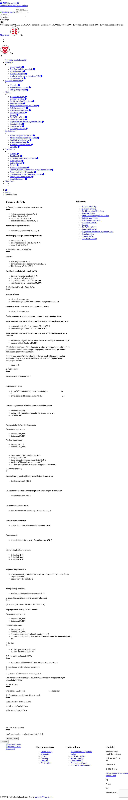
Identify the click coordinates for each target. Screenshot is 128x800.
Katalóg (8, 62)
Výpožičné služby (17, 97)
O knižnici (9, 149)
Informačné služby (17, 119)
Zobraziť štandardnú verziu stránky (14, 6)
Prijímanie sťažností (78, 763)
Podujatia (44, 761)
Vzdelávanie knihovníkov (20, 145)
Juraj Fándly (15, 156)
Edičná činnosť (16, 163)
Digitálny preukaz (17, 99)
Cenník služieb (16, 124)
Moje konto (5, 35)
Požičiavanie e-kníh (18, 108)
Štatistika (14, 147)
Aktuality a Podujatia (13, 81)
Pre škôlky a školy (17, 117)
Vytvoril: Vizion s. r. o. (44, 797)
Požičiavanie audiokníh (19, 110)
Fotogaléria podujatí (18, 90)
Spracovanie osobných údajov (22, 172)
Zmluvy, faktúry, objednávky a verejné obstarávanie (30, 170)
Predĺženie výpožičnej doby (21, 101)
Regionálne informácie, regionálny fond (26, 122)
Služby (8, 92)
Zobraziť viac (12, 739)
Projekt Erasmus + (17, 179)
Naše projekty (15, 161)
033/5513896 (111, 776)
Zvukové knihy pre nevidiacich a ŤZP (25, 76)
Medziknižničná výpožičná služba (23, 106)
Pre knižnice (10, 131)
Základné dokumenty (18, 167)
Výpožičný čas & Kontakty (16, 60)
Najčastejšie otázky (18, 129)
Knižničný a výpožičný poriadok (23, 158)
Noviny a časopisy (17, 74)
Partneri (13, 165)
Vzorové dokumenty (18, 142)
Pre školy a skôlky (78, 756)
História (13, 154)
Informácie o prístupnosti (80, 765)
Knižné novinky (16, 71)
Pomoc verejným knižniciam (21, 135)
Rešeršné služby (16, 103)
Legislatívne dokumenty (19, 140)
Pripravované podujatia (19, 87)
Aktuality (14, 85)
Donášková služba (17, 112)
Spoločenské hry (17, 78)
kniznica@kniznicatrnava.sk (117, 773)
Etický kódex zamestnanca (20, 177)
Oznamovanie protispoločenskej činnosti (26, 174)
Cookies (4, 742)
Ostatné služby (16, 126)
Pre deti (13, 115)
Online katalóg (16, 67)
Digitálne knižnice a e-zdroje (21, 69)
